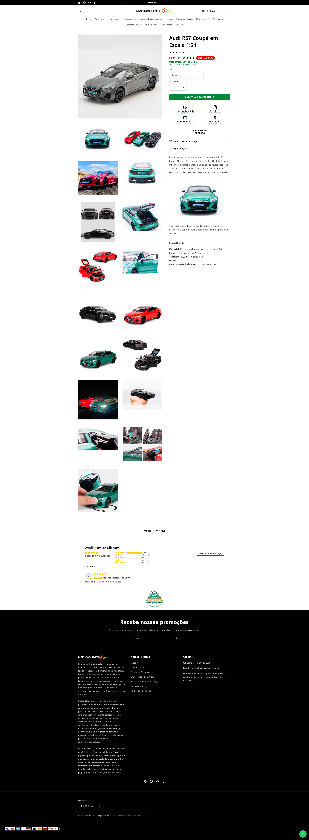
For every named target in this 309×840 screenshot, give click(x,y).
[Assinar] (176, 638)
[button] (81, 11)
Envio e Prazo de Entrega (142, 677)
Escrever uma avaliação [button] (210, 553)
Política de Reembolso (141, 691)
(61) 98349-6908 (202, 662)
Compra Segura (138, 667)
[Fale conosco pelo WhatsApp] (303, 834)
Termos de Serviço (139, 686)
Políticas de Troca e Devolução (145, 681)
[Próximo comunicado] (184, 2)
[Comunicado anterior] (124, 2)
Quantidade (174, 81)
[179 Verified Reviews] (154, 608)
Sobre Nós (135, 663)
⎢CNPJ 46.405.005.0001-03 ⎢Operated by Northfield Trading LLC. (121, 816)
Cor (170, 69)
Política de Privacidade (141, 672)
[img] (100, 573)
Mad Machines (90, 816)
